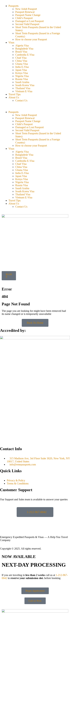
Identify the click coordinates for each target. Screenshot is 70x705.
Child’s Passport (24, 18)
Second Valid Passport (27, 24)
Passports (13, 5)
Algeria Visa (22, 45)
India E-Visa (22, 66)
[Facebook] (4, 521)
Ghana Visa (21, 63)
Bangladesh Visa (24, 48)
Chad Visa (21, 57)
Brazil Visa (21, 51)
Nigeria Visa (22, 76)
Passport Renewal (24, 12)
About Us (13, 97)
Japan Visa (21, 69)
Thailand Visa (22, 88)
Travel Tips (14, 94)
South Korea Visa (24, 85)
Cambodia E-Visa (24, 54)
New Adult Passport (26, 8)
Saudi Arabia (22, 82)
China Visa (21, 60)
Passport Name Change (27, 15)
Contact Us (21, 100)
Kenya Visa (21, 73)
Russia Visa (21, 79)
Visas (11, 42)
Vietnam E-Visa (23, 91)
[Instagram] (13, 521)
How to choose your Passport (31, 39)
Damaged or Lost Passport (29, 21)
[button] (35, 106)
